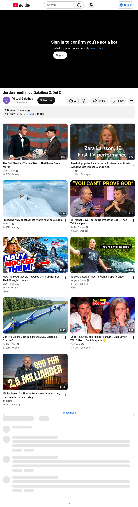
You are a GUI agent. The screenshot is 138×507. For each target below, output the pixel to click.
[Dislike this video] (84, 100)
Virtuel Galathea (22, 98)
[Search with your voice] (91, 5)
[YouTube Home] (21, 5)
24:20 (30, 113)
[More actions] (131, 100)
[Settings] (111, 5)
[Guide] (6, 5)
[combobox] (59, 5)
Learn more (96, 48)
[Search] (79, 5)
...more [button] (39, 113)
